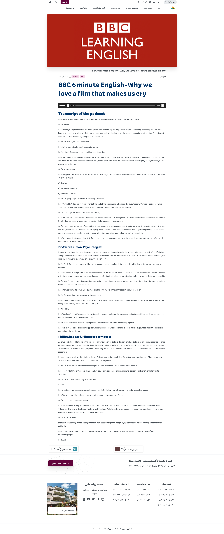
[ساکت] (68, 105)
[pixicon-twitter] (93, 499)
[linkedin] (150, 2)
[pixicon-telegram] (98, 499)
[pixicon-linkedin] (84, 499)
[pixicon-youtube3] (88, 499)
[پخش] (162, 105)
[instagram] (146, 2)
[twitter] (158, 2)
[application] (112, 105)
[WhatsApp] (138, 2)
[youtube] (154, 2)
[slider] (63, 105)
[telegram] (142, 2)
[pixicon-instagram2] (102, 499)
